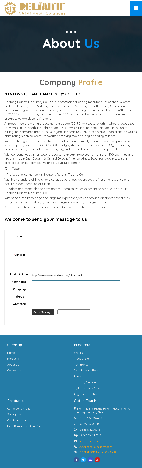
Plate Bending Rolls (86, 370)
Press (77, 376)
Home (11, 352)
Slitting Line (14, 414)
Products (13, 358)
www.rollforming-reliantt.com (97, 451)
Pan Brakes (81, 364)
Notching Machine (85, 382)
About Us (13, 364)
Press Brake (82, 358)
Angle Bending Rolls (86, 394)
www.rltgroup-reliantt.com (95, 447)
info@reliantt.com (90, 441)
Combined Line (16, 420)
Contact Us (14, 370)
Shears (78, 352)
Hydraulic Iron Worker (88, 388)
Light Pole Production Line (24, 426)
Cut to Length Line (19, 408)
